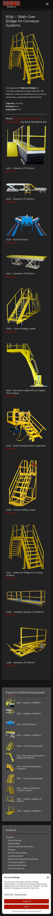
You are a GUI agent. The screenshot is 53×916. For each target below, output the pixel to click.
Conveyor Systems (16, 862)
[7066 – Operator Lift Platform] (26, 643)
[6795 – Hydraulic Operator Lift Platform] (26, 599)
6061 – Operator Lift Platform (20, 199)
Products (10, 837)
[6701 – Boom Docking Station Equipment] (26, 425)
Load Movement (15, 856)
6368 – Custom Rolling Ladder (21, 328)
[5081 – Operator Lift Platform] (26, 145)
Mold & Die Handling (17, 853)
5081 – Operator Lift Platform (20, 168)
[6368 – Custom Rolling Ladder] (26, 306)
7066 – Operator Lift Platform (20, 662)
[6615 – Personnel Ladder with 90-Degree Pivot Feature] (26, 365)
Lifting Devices (14, 840)
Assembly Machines (17, 865)
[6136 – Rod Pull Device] (26, 225)
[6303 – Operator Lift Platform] (26, 262)
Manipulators (14, 843)
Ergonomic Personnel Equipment (23, 859)
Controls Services (16, 868)
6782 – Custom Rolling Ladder (20, 510)
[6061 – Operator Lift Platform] (26, 189)
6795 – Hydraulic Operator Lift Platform (25, 612)
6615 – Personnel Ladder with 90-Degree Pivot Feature (31, 757)
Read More (11, 171)
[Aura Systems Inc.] (11, 4)
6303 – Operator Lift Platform (20, 273)
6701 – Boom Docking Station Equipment (26, 446)
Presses (11, 850)
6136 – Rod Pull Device (17, 239)
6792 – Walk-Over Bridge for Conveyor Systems (29, 789)
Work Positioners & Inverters (20, 846)
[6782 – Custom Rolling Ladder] (26, 483)
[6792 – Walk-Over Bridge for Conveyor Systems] (26, 547)
